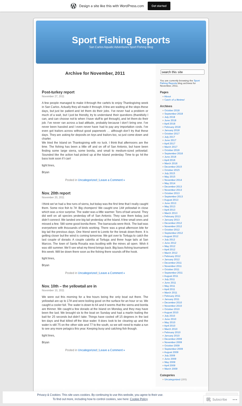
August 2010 (171, 312)
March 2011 (170, 292)
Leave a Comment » (112, 180)
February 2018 (172, 127)
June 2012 (170, 243)
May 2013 (169, 206)
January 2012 (172, 259)
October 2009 (172, 345)
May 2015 (169, 176)
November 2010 (173, 305)
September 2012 (173, 233)
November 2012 (173, 226)
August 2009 (171, 352)
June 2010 (170, 319)
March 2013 (170, 213)
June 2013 (170, 203)
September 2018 (173, 113)
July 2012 (169, 239)
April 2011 (169, 289)
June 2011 (170, 282)
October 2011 (171, 269)
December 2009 (173, 339)
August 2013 (171, 200)
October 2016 (172, 150)
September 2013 (173, 196)
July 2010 (169, 315)
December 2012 (173, 223)
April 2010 (169, 325)
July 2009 (169, 355)
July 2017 (169, 137)
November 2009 (173, 342)
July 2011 (169, 279)
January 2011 (171, 299)
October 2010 (172, 309)
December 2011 (173, 262)
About (167, 96)
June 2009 (170, 358)
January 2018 (172, 130)
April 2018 (169, 123)
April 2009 (169, 365)
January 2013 (172, 219)
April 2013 (169, 209)
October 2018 (172, 110)
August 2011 (171, 276)
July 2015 (169, 173)
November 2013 (173, 190)
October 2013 (172, 193)
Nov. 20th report (56, 193)
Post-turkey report (58, 92)
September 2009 (173, 349)
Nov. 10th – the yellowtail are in (69, 286)
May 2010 (169, 322)
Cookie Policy (139, 399)
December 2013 (173, 186)
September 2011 (173, 272)
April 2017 (169, 143)
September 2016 (173, 153)
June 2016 (170, 156)
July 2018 (169, 117)
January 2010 (172, 335)
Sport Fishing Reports (121, 40)
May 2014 (169, 183)
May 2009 (169, 362)
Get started (159, 6)
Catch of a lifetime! (174, 99)
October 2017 (172, 133)
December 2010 (173, 302)
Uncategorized (87, 180)
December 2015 (173, 166)
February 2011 (172, 296)
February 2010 (172, 332)
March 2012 (170, 253)
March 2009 (170, 368)
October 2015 (172, 170)
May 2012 (169, 246)
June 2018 (170, 120)
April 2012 (169, 249)
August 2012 (171, 236)
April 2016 (169, 160)
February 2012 (172, 256)
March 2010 (170, 329)
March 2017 (170, 147)
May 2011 (169, 286)
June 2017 (170, 140)
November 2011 (173, 266)
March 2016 (170, 163)
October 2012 (172, 229)
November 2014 (173, 180)
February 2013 (172, 216)
